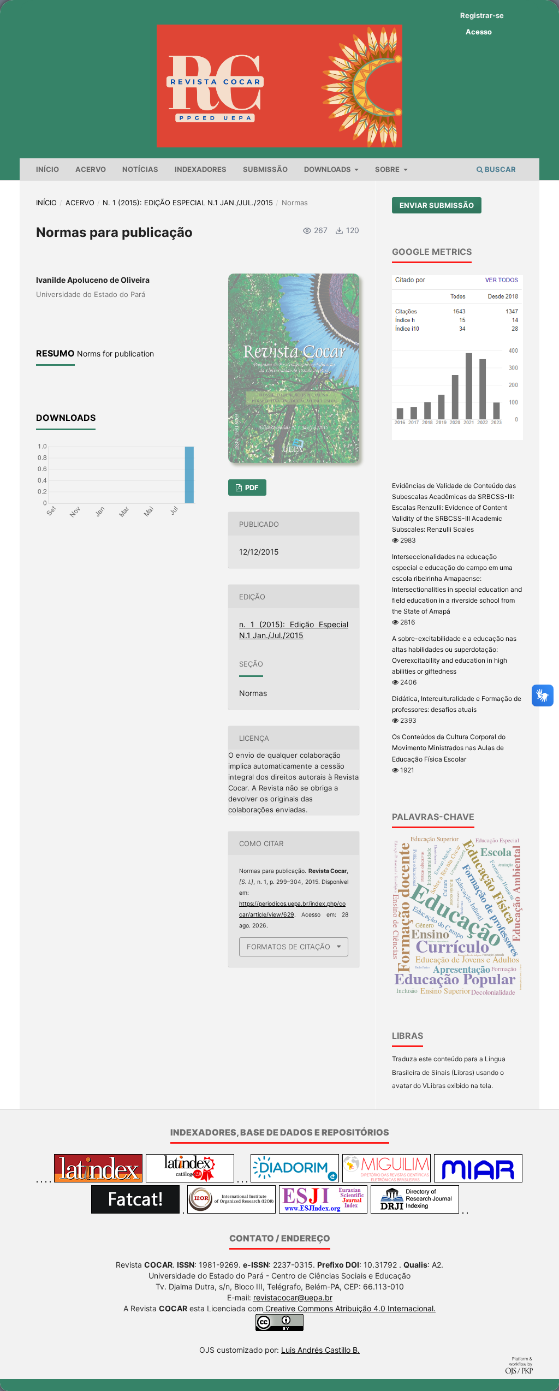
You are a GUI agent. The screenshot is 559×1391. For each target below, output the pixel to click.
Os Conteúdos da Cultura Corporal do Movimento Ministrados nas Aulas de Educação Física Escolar (449, 748)
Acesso (479, 31)
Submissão (265, 169)
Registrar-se (482, 15)
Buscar (499, 169)
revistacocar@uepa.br (292, 1297)
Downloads (328, 169)
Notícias (140, 169)
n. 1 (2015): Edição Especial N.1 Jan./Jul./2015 (188, 202)
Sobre (388, 169)
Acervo (90, 169)
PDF (251, 487)
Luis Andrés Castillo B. (320, 1349)
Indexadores (201, 169)
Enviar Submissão (437, 205)
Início (47, 169)
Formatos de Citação (288, 946)
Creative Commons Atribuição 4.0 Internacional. (349, 1308)
